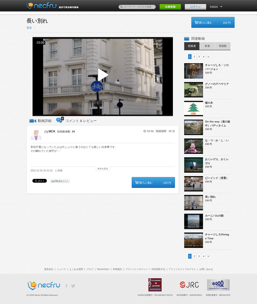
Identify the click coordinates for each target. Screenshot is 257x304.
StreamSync (103, 269)
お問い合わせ (206, 269)
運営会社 (48, 269)
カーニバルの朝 (214, 215)
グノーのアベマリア (217, 83)
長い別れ (210, 196)
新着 (207, 45)
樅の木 (209, 102)
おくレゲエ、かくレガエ (217, 161)
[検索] (121, 6)
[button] (103, 76)
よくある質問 (76, 269)
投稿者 (192, 45)
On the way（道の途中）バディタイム (217, 123)
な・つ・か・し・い (217, 140)
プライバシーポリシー (136, 269)
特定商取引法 (158, 269)
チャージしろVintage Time (217, 236)
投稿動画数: (66, 131)
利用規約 (117, 269)
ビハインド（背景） (217, 177)
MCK (52, 131)
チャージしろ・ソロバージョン (217, 67)
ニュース (61, 269)
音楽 (29, 27)
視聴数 (223, 45)
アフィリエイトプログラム (182, 269)
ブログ (90, 269)
